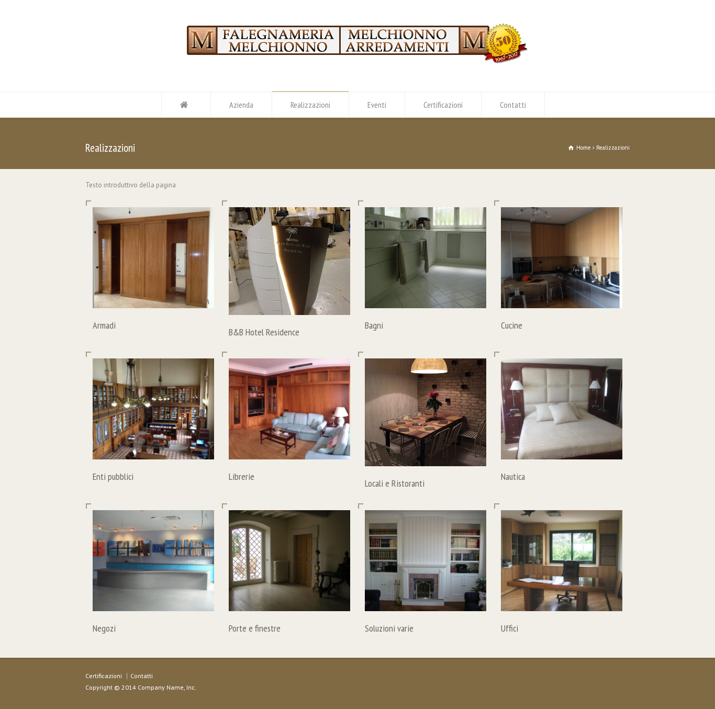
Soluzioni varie (389, 628)
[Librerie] (289, 447)
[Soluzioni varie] (425, 598)
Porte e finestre (255, 628)
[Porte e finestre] (289, 598)
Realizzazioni (310, 104)
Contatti (513, 104)
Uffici (509, 628)
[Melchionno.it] (357, 61)
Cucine (511, 325)
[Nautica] (561, 447)
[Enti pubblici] (153, 447)
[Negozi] (153, 598)
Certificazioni (443, 104)
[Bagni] (425, 295)
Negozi (104, 628)
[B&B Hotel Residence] (289, 302)
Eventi (376, 104)
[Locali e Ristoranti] (425, 454)
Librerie (241, 476)
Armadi (104, 325)
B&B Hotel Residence (264, 332)
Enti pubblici (113, 476)
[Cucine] (561, 295)
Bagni (374, 325)
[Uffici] (561, 598)
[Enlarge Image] (153, 220)
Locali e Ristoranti (394, 483)
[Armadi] (153, 295)
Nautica (513, 476)
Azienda (241, 104)
